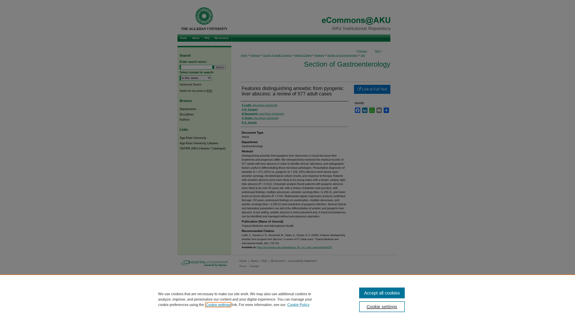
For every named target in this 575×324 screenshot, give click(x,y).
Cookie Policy (298, 305)
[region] (287, 299)
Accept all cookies (382, 292)
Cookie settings (218, 305)
